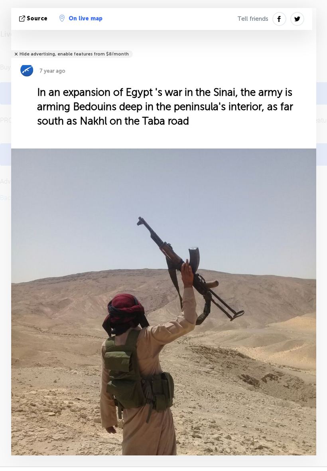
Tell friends (252, 18)
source (37, 18)
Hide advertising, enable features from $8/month (74, 54)
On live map (85, 18)
